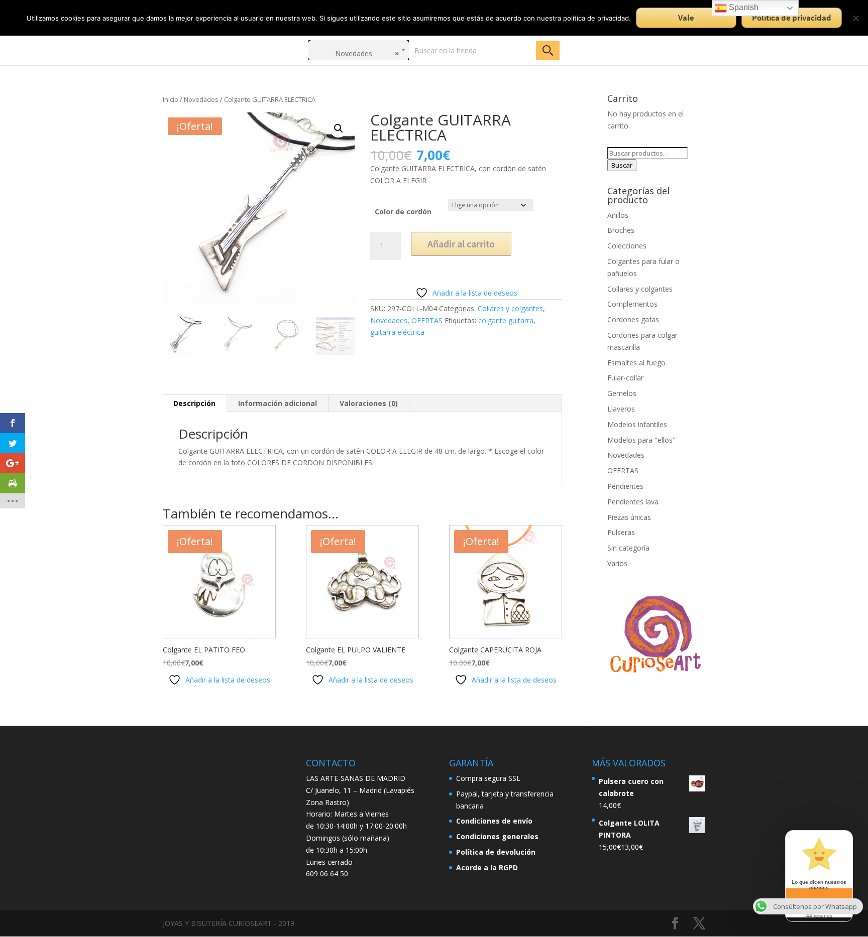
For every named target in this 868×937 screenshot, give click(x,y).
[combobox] (358, 50)
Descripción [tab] (194, 403)
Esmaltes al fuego (636, 362)
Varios (617, 563)
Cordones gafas (633, 319)
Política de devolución (495, 852)
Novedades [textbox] (367, 53)
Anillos (617, 215)
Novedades (201, 99)
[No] (855, 18)
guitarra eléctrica (397, 332)
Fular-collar (625, 377)
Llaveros (621, 409)
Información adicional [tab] (277, 403)
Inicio (170, 99)
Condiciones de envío (494, 821)
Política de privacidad (791, 17)
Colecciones (626, 245)
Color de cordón (403, 211)
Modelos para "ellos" (641, 440)
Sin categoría (628, 548)
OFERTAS (427, 320)
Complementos (632, 304)
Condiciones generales (497, 836)
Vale (686, 17)
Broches (620, 230)
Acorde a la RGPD (487, 867)
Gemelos (621, 393)
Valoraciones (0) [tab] (369, 403)
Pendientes (625, 486)
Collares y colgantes (510, 308)
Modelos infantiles (637, 424)
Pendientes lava (633, 501)
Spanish (742, 7)
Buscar (621, 165)
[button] (339, 128)
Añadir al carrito (461, 243)
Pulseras (621, 532)
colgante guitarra (505, 320)
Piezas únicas (629, 517)
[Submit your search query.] (548, 50)
